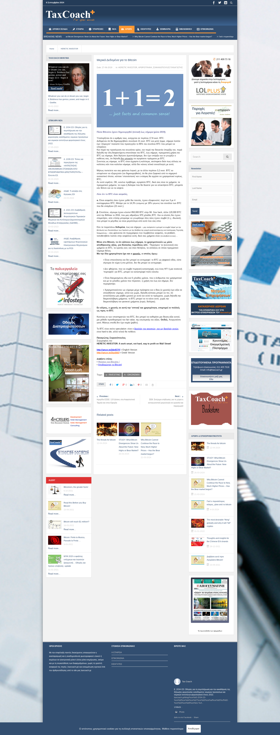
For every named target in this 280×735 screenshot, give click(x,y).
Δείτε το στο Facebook (183, 717)
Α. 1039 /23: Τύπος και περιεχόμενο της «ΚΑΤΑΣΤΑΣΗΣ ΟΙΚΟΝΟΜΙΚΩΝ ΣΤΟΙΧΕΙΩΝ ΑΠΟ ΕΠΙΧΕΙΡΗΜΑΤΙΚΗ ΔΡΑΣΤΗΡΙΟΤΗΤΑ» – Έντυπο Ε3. (65, 167)
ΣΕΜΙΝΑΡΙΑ (165, 29)
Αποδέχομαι (193, 728)
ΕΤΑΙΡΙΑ (80, 29)
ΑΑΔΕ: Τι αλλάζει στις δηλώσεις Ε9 (73, 192)
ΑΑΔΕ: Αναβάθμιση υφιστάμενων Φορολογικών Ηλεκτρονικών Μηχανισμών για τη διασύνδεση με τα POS (68, 244)
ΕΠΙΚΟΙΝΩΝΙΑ (207, 29)
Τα (199, 631)
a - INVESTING (113, 374)
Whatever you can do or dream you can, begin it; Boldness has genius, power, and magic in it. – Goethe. (68, 99)
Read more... (54, 110)
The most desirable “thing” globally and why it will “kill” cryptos (219, 523)
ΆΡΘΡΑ (128, 29)
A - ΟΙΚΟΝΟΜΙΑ (132, 374)
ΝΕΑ (114, 29)
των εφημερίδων (216, 631)
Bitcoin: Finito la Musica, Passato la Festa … (74, 539)
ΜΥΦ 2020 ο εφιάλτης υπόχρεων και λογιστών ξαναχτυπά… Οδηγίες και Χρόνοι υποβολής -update (67, 561)
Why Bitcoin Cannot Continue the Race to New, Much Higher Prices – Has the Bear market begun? (117, 37)
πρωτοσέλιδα (205, 631)
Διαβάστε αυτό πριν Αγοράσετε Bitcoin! (215, 558)
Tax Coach (187, 681)
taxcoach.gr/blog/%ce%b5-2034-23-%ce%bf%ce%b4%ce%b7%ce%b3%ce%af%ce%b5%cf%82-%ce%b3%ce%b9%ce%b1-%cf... (201, 700)
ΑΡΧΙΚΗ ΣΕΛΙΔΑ (60, 29)
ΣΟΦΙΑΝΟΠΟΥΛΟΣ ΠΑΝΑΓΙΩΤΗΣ (168, 67)
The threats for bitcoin (106, 440)
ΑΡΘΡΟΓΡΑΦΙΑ (145, 67)
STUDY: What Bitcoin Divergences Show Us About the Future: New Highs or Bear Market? (208, 463)
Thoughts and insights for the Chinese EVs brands (218, 540)
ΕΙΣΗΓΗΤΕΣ (146, 29)
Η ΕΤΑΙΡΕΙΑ (116, 652)
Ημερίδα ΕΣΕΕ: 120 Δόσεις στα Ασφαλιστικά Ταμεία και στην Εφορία (116, 399)
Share (196, 717)
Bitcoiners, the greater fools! (76, 487)
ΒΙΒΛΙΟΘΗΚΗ (185, 29)
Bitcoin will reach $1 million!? (76, 522)
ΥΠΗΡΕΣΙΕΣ (98, 29)
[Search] (227, 157)
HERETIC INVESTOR (69, 49)
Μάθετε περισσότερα (172, 728)
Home (51, 49)
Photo (181, 712)
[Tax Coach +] (70, 15)
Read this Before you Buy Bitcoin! (75, 504)
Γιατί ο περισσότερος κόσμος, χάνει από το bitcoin (182, 37)
